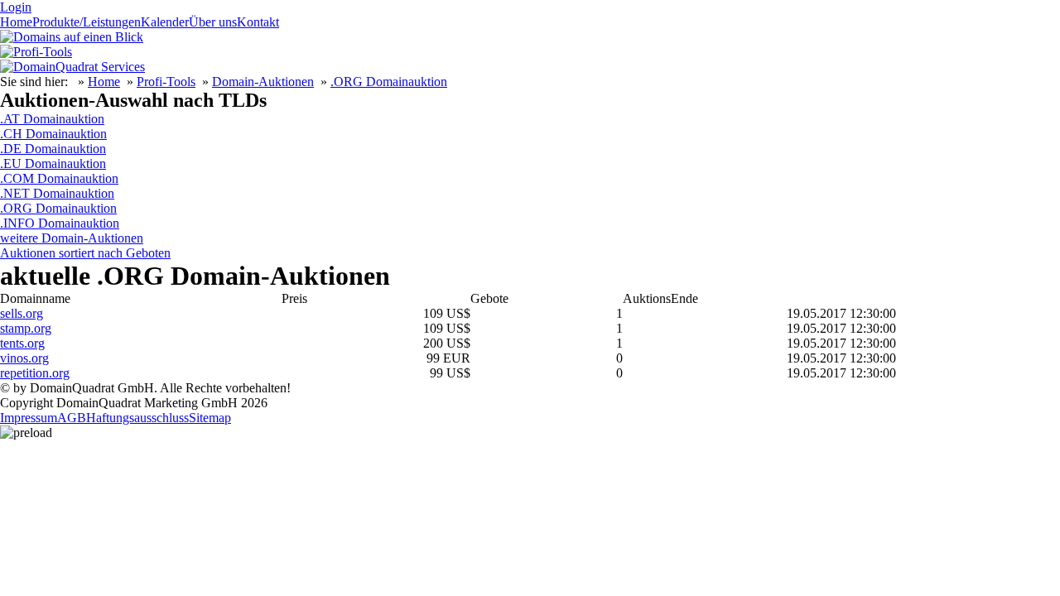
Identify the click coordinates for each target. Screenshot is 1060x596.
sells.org (21, 313)
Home (16, 22)
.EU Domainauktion (53, 163)
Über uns (213, 22)
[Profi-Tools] (36, 52)
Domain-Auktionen (263, 81)
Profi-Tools (166, 81)
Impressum (28, 418)
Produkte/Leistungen (86, 22)
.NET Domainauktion (57, 193)
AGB (71, 418)
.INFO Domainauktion (59, 223)
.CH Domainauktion (53, 134)
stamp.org (25, 328)
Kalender (165, 22)
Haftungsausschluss (137, 418)
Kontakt (258, 22)
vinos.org (24, 358)
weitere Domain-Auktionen (71, 238)
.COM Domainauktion (59, 178)
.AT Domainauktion (52, 119)
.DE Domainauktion (53, 149)
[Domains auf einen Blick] (71, 37)
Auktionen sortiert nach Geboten (85, 253)
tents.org (22, 343)
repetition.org (35, 373)
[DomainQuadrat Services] (72, 67)
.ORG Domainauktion (388, 81)
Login (15, 7)
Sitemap (210, 418)
